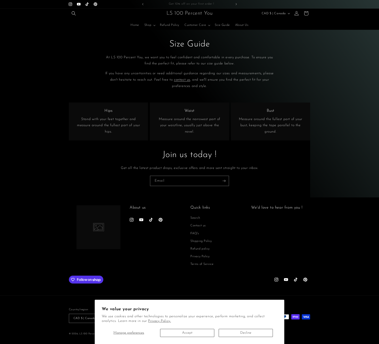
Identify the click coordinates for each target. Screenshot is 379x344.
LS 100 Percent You (91, 334)
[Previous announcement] (143, 4)
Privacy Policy (199, 256)
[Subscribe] (224, 181)
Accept (187, 333)
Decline (245, 333)
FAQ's (194, 233)
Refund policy (200, 248)
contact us (182, 80)
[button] (74, 13)
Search (195, 218)
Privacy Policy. (159, 321)
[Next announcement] (236, 4)
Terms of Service (202, 264)
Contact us (198, 225)
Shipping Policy (201, 241)
